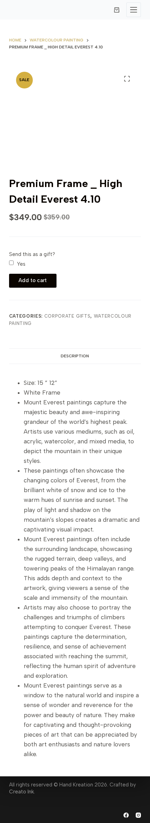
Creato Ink (21, 792)
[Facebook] (126, 815)
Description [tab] (75, 356)
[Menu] (133, 9)
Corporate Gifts (67, 316)
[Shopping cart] (116, 10)
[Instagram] (138, 815)
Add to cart (32, 280)
